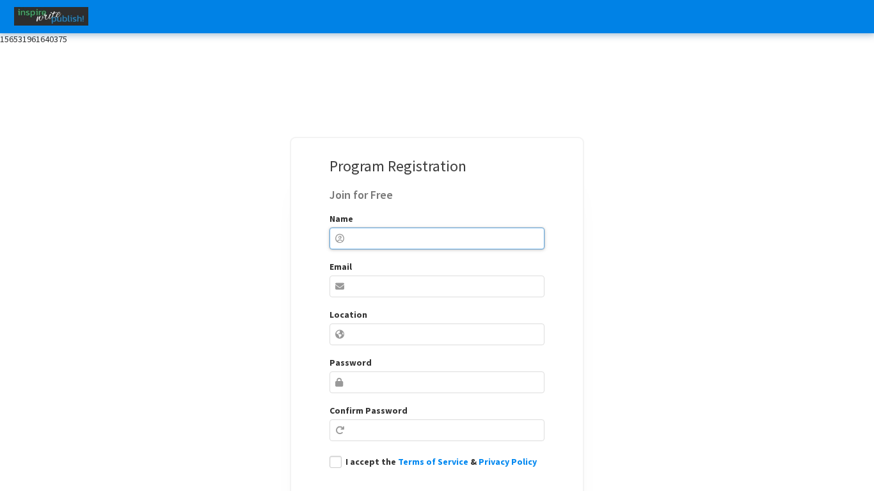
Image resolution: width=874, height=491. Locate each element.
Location (348, 314)
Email (341, 266)
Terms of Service (433, 461)
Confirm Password (369, 410)
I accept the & (441, 461)
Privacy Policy (508, 461)
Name (341, 218)
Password (351, 362)
